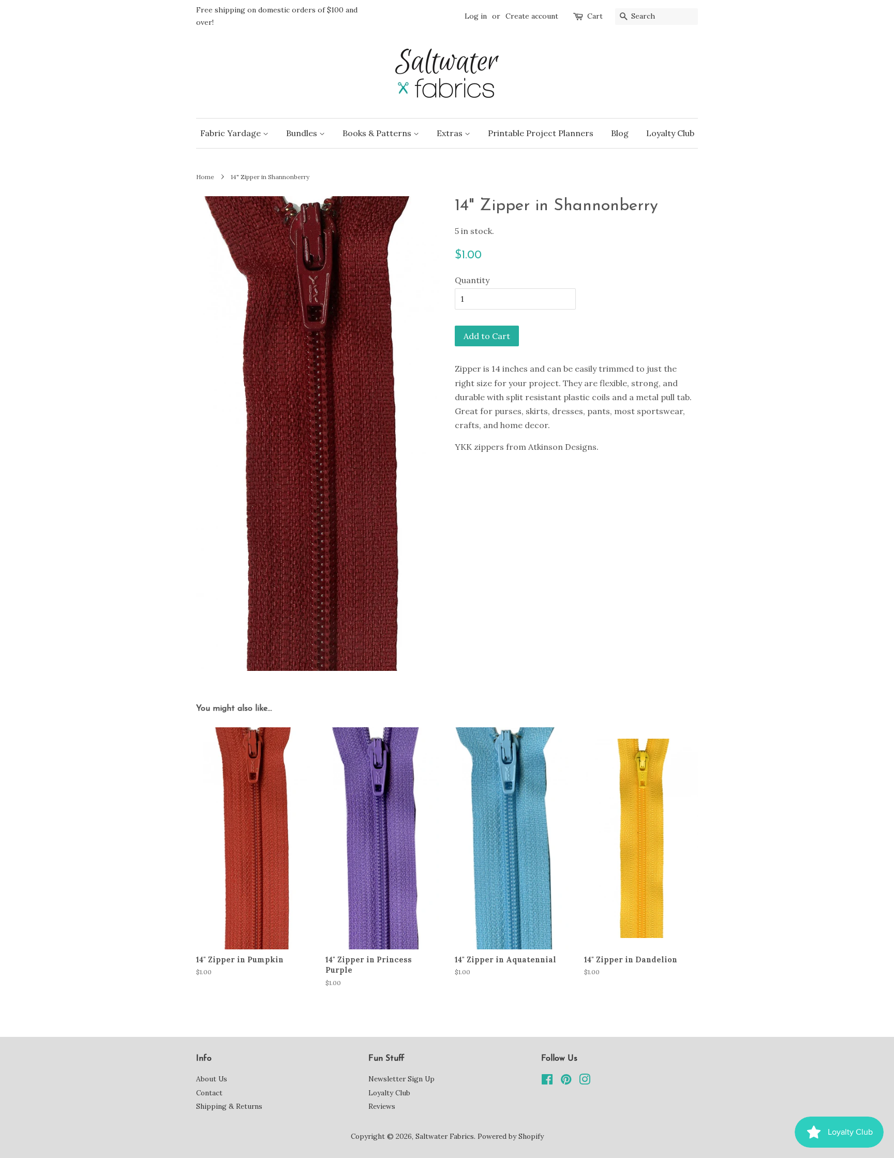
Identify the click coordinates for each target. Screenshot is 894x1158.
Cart (595, 16)
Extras (451, 133)
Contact (209, 1092)
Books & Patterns (377, 133)
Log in (476, 16)
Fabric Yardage (231, 133)
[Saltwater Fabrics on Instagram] (584, 1081)
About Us (211, 1078)
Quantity (472, 280)
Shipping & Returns (229, 1106)
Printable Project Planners (540, 133)
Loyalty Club (670, 133)
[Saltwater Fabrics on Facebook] (547, 1081)
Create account (531, 16)
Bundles (302, 133)
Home (205, 177)
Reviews (381, 1106)
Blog (620, 133)
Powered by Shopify (511, 1136)
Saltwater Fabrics (444, 1136)
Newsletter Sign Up (401, 1078)
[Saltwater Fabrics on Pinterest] (566, 1081)
